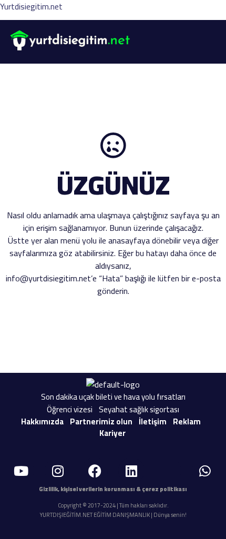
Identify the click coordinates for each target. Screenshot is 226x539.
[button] (204, 42)
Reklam (187, 421)
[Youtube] (21, 470)
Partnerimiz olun (101, 421)
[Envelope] (168, 470)
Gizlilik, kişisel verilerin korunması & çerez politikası (113, 489)
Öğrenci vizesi (70, 409)
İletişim (153, 421)
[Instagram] (58, 470)
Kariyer (112, 433)
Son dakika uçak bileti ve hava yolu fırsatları (113, 396)
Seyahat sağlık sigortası (139, 409)
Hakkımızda (42, 421)
